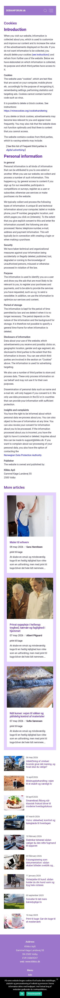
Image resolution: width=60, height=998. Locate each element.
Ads (30, 974)
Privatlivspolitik (34, 994)
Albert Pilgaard (34, 635)
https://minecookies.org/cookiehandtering (25, 110)
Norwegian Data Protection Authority (23, 455)
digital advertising (15, 150)
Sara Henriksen (34, 547)
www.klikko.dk (32, 961)
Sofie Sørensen (34, 721)
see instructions (40, 54)
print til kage (16, 552)
